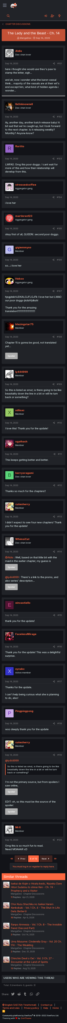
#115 (60, 615)
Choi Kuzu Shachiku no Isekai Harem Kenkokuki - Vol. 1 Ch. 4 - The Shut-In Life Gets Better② (35, 907)
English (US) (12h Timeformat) (20, 1004)
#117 (59, 681)
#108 (59, 337)
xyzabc (20, 668)
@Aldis (9, 557)
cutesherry (22, 504)
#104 (59, 197)
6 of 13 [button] (33, 858)
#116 (59, 646)
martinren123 (23, 216)
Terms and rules (11, 1008)
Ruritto (19, 146)
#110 (59, 423)
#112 (60, 485)
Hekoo (19, 278)
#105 (59, 228)
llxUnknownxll (24, 104)
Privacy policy (31, 1008)
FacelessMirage (25, 634)
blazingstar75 (24, 324)
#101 (59, 63)
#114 (59, 551)
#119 (59, 755)
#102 (59, 116)
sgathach (21, 441)
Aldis (18, 51)
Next (44, 858)
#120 (59, 840)
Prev (22, 858)
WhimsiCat (22, 539)
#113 (59, 516)
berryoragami (24, 473)
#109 (59, 384)
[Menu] (5, 5)
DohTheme (26, 1018)
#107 (59, 291)
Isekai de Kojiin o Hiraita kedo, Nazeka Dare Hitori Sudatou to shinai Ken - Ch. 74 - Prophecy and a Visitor (36, 887)
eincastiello (22, 602)
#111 (60, 454)
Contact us (46, 1004)
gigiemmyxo (23, 247)
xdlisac (19, 410)
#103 (59, 158)
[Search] (8, 16)
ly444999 (21, 371)
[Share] (54, 64)
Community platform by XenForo (30, 1015)
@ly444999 (12, 577)
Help (45, 1008)
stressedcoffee (25, 184)
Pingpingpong (24, 711)
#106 (59, 260)
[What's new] (59, 16)
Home (56, 1008)
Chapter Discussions (33, 893)
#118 (59, 723)
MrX (18, 827)
